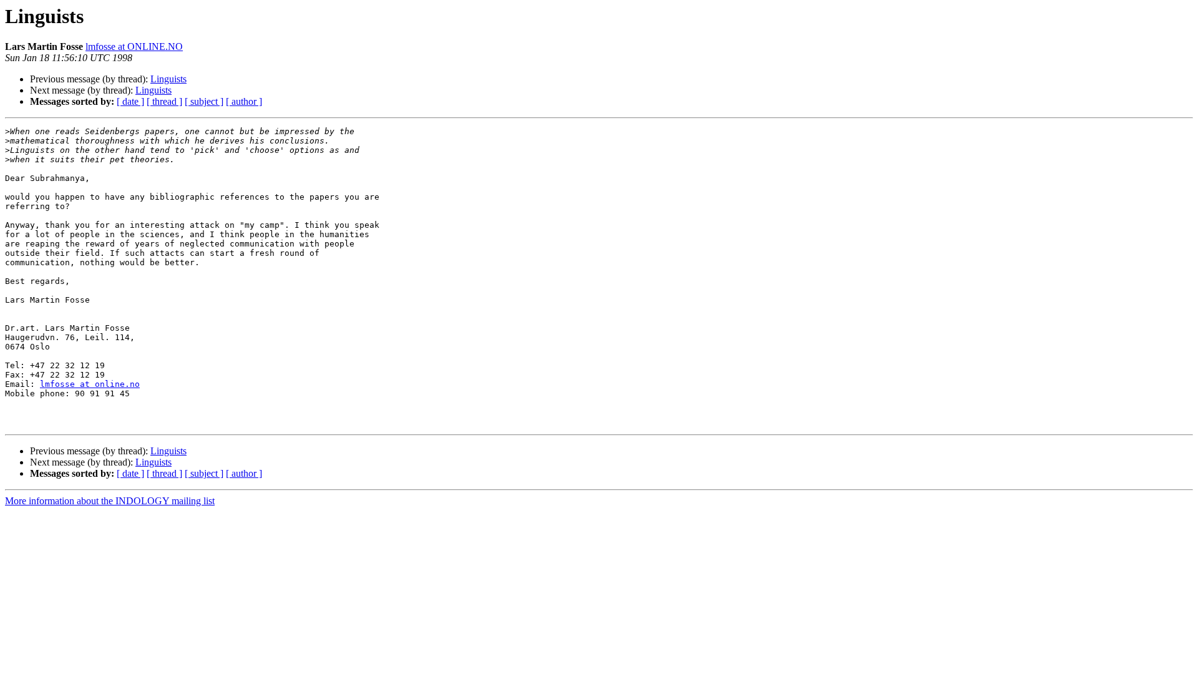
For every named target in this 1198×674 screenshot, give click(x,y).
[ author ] (244, 101)
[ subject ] (204, 101)
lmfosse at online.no (90, 384)
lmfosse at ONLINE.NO (134, 46)
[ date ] (130, 101)
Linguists (168, 79)
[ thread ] (164, 101)
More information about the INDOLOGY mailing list (110, 501)
